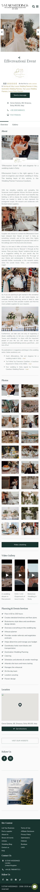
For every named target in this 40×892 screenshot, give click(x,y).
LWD (23, 847)
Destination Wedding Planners (12, 89)
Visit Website (15, 115)
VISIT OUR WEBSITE (20, 741)
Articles (4, 841)
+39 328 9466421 (17, 110)
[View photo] (10, 390)
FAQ (3, 851)
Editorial (24, 841)
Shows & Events (7, 838)
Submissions (25, 838)
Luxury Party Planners (15, 91)
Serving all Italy (8, 86)
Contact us (5, 847)
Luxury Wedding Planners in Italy (26, 86)
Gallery (15, 124)
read (24, 358)
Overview (4, 124)
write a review (32, 84)
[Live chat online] (34, 887)
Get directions (21, 729)
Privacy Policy (26, 834)
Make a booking (20, 545)
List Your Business (8, 828)
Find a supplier (7, 831)
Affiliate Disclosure (27, 831)
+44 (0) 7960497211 (12, 869)
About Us (5, 834)
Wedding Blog (7, 844)
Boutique (24, 844)
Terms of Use (25, 828)
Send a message (20, 95)
